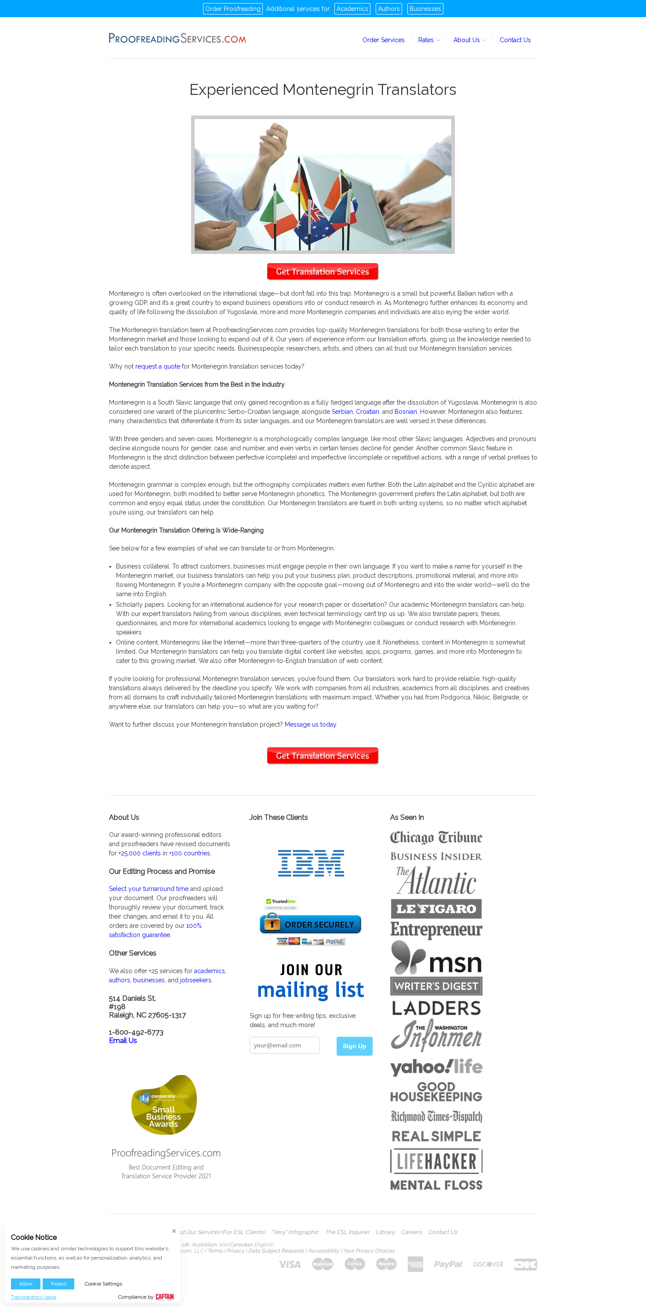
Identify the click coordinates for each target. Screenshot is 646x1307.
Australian (204, 1245)
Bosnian (406, 411)
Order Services (384, 39)
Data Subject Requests (276, 1251)
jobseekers (195, 980)
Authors (389, 8)
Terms (214, 1251)
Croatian (367, 411)
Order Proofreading (233, 8)
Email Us (123, 1040)
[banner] (178, 38)
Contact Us (515, 39)
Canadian (241, 1245)
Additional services (293, 8)
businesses (149, 980)
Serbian (342, 411)
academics (209, 970)
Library (385, 1232)
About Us (468, 39)
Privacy (235, 1251)
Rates (427, 39)
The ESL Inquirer (347, 1232)
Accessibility (323, 1251)
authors (119, 980)
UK (185, 1245)
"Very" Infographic (295, 1232)
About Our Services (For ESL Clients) (216, 1232)
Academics (352, 8)
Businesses (425, 8)
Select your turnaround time (149, 888)
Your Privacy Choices (369, 1251)
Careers (411, 1232)
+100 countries (189, 853)
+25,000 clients (140, 853)
